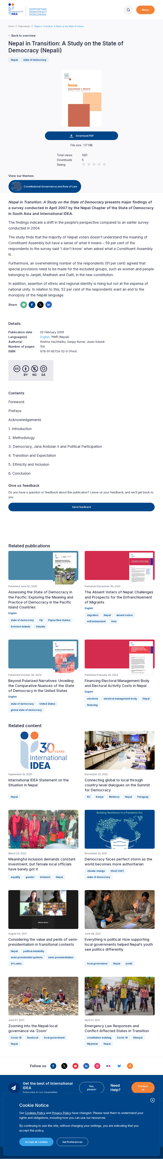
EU (88, 796)
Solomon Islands (20, 626)
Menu (145, 9)
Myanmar (92, 1043)
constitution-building (99, 1037)
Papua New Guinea (59, 620)
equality (15, 877)
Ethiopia (138, 1037)
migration (92, 615)
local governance (97, 963)
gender (30, 877)
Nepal (14, 59)
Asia (113, 621)
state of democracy (34, 59)
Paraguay (142, 796)
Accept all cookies (36, 1141)
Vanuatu (40, 626)
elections (92, 698)
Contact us (143, 1088)
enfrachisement (96, 621)
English (45, 337)
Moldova (114, 796)
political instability (33, 951)
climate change (96, 870)
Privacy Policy (61, 1113)
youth (129, 963)
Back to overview (23, 35)
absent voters (124, 615)
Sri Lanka (16, 963)
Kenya (99, 796)
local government (54, 1037)
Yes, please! (91, 1088)
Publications (24, 26)
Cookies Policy (35, 1113)
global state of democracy (26, 709)
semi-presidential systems (27, 957)
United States (47, 703)
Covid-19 (16, 1037)
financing (92, 704)
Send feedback (81, 506)
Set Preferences (72, 1141)
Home (11, 26)
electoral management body (120, 698)
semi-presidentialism (60, 957)
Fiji (41, 620)
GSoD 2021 (117, 870)
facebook (32, 1037)
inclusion (45, 877)
